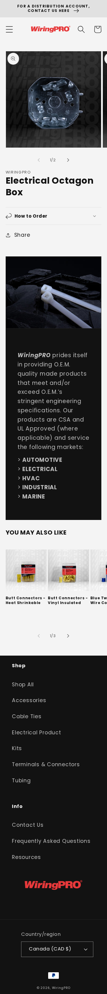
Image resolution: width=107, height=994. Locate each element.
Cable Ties (27, 716)
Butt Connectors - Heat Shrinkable (25, 600)
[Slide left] (38, 160)
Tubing (21, 780)
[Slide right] (68, 160)
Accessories (29, 700)
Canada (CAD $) (50, 948)
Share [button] (22, 235)
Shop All (23, 684)
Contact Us (28, 825)
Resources (26, 857)
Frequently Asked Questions (51, 841)
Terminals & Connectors (46, 764)
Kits (17, 748)
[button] (9, 29)
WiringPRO (61, 988)
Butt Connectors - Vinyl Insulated (68, 600)
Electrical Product (36, 732)
